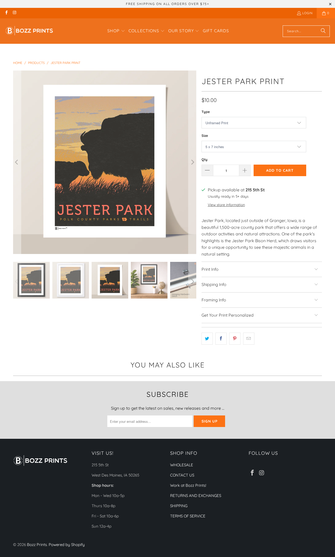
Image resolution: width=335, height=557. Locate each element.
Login (307, 13)
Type (206, 112)
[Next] (192, 162)
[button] (116, 31)
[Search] (323, 31)
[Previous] (17, 162)
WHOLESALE (181, 464)
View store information (226, 204)
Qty (205, 159)
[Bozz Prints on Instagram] (14, 13)
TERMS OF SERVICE (187, 515)
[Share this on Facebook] (221, 339)
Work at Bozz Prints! (188, 485)
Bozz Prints (37, 544)
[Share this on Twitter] (207, 339)
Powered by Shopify (67, 544)
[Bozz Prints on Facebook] (6, 13)
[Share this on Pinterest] (235, 339)
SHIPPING (178, 505)
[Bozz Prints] (29, 31)
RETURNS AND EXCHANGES (195, 495)
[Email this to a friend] (248, 339)
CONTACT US (182, 475)
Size (205, 135)
